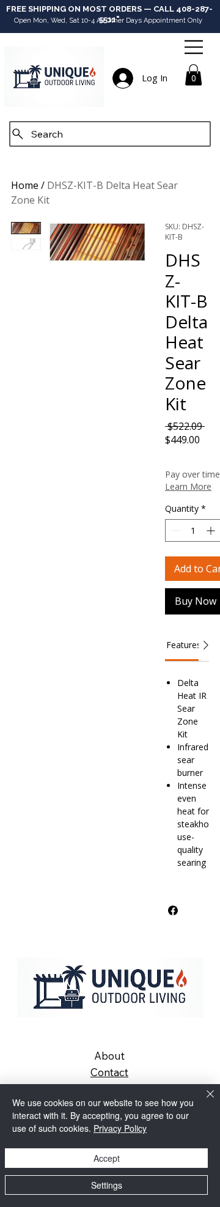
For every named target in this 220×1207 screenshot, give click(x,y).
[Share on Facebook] (173, 910)
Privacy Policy (120, 1128)
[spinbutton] (193, 530)
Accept (107, 1158)
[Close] (203, 1101)
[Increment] (211, 530)
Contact (109, 1072)
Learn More (188, 486)
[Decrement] (174, 530)
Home (24, 185)
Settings (106, 1185)
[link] (183, 645)
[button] (193, 75)
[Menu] (194, 47)
